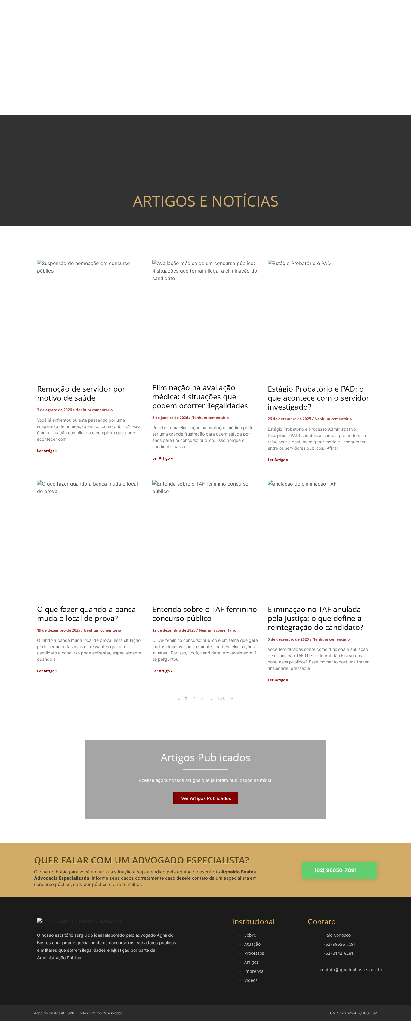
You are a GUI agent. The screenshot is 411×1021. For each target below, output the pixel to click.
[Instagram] (54, 978)
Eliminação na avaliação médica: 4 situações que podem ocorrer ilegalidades (200, 396)
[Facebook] (42, 978)
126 (221, 698)
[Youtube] (79, 978)
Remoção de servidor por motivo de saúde (81, 393)
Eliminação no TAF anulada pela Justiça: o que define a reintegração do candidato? (315, 618)
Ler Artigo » (47, 450)
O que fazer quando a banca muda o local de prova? (86, 613)
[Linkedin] (67, 978)
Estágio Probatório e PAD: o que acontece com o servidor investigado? (318, 397)
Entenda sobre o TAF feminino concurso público (204, 613)
